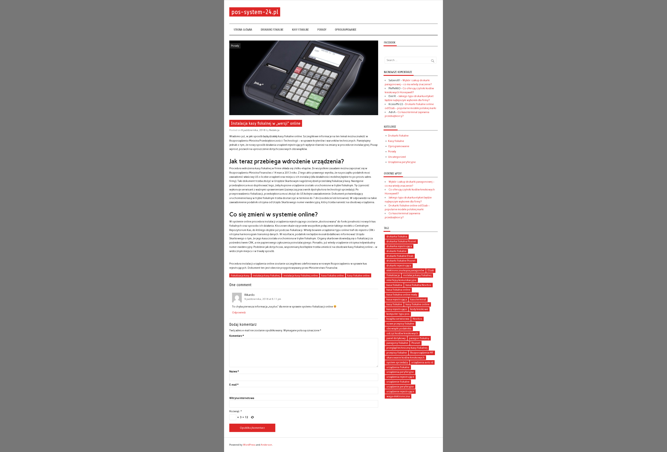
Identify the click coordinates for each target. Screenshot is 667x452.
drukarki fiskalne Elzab (399, 256)
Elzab (431, 270)
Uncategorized (397, 156)
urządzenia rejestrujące (400, 376)
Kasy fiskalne (300, 29)
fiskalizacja (393, 275)
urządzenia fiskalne (397, 367)
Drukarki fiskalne (272, 29)
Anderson (266, 444)
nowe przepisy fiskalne (400, 323)
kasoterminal (418, 299)
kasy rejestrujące (396, 309)
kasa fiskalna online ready (401, 294)
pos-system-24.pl (254, 11)
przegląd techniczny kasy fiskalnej (406, 347)
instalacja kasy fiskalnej (266, 275)
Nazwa (234, 371)
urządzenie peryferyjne (400, 386)
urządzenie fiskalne (397, 381)
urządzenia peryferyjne (400, 372)
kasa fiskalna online (332, 275)
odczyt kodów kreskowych (402, 333)
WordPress (249, 444)
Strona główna (243, 29)
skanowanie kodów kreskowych (405, 357)
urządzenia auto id (422, 362)
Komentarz (236, 336)
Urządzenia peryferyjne (402, 162)
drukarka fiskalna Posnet (401, 241)
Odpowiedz (239, 312)
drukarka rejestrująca (399, 246)
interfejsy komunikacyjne (401, 280)
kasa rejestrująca (396, 299)
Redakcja (274, 130)
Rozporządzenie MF (421, 352)
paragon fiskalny (419, 338)
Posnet (415, 343)
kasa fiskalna (394, 285)
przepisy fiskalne (396, 352)
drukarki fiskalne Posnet (400, 260)
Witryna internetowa (241, 398)
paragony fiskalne (397, 343)
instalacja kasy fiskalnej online (300, 275)
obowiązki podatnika (398, 328)
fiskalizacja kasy (240, 275)
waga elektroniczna (398, 396)
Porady (321, 29)
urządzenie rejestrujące (400, 391)
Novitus (417, 318)
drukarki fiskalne (396, 251)
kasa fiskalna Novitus (418, 285)
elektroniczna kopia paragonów (405, 270)
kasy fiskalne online (358, 275)
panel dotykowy (396, 338)
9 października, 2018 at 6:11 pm (262, 299)
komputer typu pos (397, 313)
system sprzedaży (397, 362)
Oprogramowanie (345, 29)
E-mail (233, 384)
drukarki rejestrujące (398, 265)
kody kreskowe (419, 309)
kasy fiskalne (394, 304)
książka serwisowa (397, 318)
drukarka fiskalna (396, 236)
